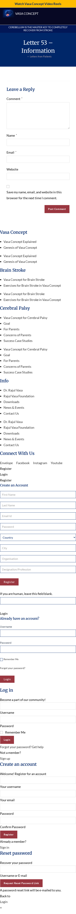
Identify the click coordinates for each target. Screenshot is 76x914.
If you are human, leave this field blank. (26, 594)
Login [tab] (4, 474)
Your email (7, 800)
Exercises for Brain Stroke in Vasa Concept (32, 285)
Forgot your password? (12, 668)
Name (12, 135)
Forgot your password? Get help (21, 747)
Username (6, 626)
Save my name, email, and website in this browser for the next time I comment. (34, 195)
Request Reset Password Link (21, 883)
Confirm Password (12, 827)
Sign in (4, 847)
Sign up (5, 758)
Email (11, 152)
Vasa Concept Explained (20, 242)
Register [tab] (6, 469)
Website (12, 169)
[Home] (25, 56)
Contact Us (11, 413)
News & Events (14, 407)
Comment (14, 99)
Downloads (11, 402)
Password (5, 642)
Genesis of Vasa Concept (20, 247)
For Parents (11, 329)
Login (7, 739)
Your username (10, 787)
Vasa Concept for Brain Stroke (24, 280)
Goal (7, 323)
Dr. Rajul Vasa (13, 390)
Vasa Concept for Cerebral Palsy (25, 318)
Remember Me (11, 659)
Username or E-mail (13, 875)
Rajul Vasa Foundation (19, 396)
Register (9, 581)
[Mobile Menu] (71, 16)
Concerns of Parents (17, 335)
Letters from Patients (41, 56)
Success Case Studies (18, 341)
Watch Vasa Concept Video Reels (38, 4)
